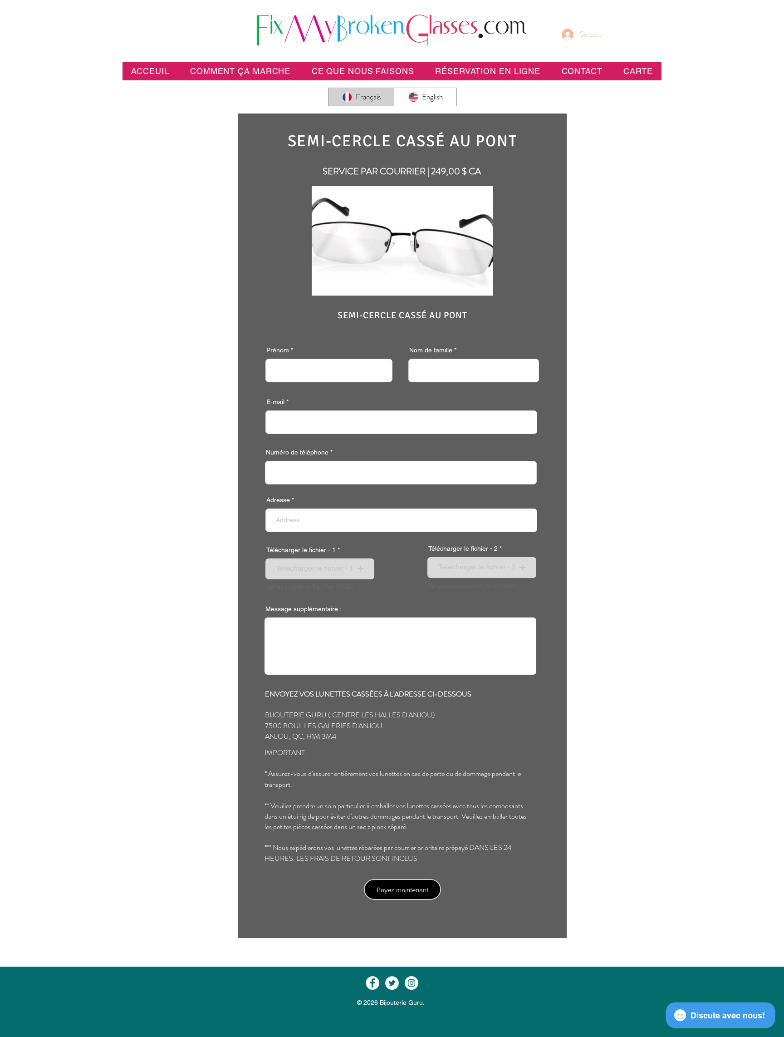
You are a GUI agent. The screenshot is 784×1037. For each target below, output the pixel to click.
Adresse (278, 500)
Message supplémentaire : (303, 609)
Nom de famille (430, 350)
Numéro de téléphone (297, 452)
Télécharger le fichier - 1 (301, 550)
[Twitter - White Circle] (392, 983)
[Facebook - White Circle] (372, 983)
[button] (487, 71)
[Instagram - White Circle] (411, 983)
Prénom (277, 350)
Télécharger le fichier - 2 (463, 548)
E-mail (275, 402)
